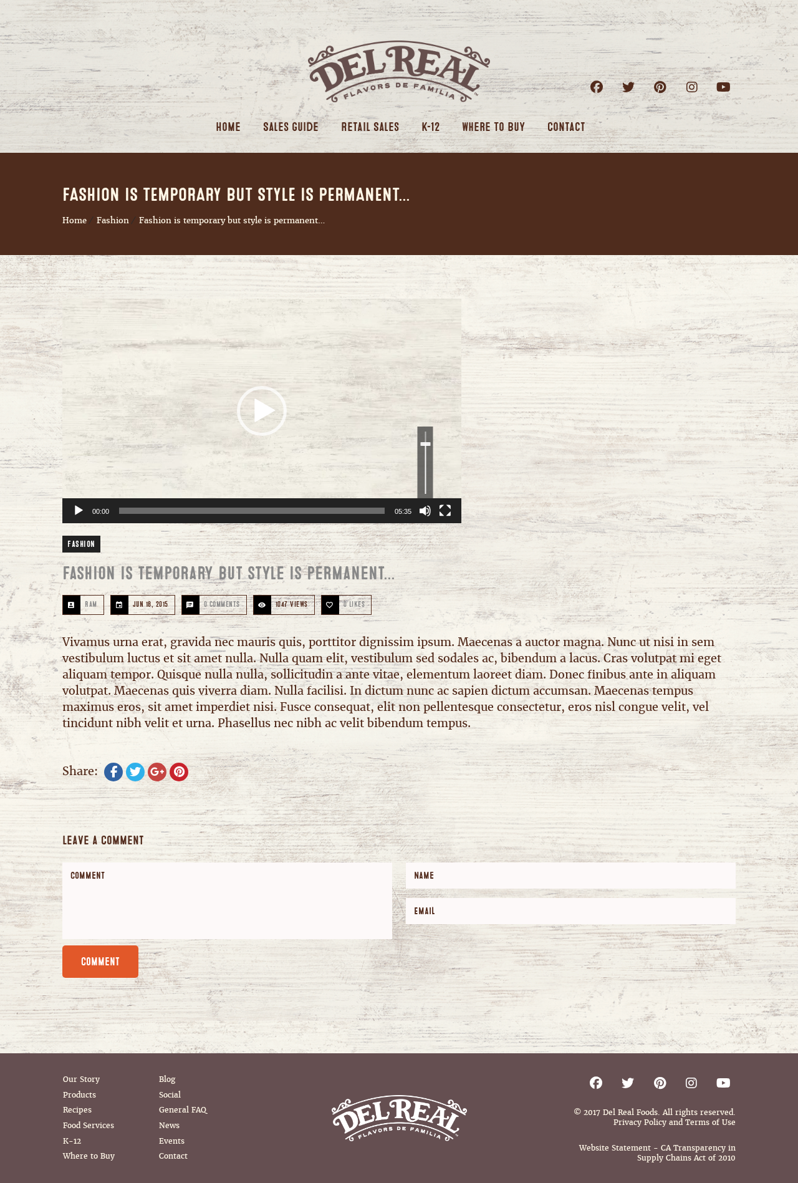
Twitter (628, 87)
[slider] (252, 511)
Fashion (113, 220)
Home (74, 220)
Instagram (692, 87)
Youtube (723, 87)
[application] (261, 411)
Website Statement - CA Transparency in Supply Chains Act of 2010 (657, 1153)
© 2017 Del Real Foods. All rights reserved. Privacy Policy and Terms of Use (655, 1117)
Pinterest (660, 87)
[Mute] (425, 511)
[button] (262, 411)
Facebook (596, 87)
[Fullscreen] (445, 511)
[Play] (78, 511)
